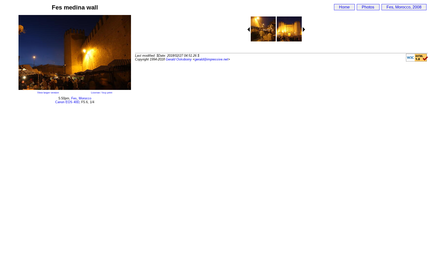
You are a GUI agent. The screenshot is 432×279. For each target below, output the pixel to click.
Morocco (85, 98)
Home (344, 7)
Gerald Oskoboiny (179, 59)
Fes (74, 98)
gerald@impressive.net (211, 59)
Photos (368, 7)
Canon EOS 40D (67, 102)
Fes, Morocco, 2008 (404, 7)
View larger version (48, 92)
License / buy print (101, 92)
